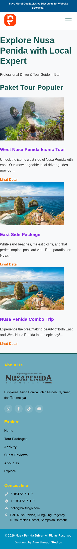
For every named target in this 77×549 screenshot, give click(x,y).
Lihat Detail (9, 179)
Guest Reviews (16, 455)
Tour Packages (15, 439)
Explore (10, 471)
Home (8, 431)
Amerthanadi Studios (47, 542)
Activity (10, 447)
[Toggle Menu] (68, 20)
